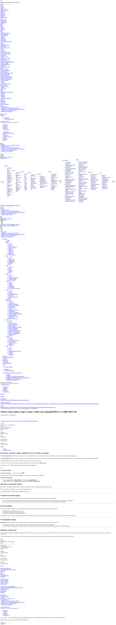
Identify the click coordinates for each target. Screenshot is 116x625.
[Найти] (2, 5)
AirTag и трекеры (71, 403)
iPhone (10, 245)
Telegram (5, 126)
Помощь (2, 592)
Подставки (87, 403)
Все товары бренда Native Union (8, 569)
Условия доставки (7, 450)
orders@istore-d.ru (5, 121)
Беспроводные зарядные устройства (22, 407)
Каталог (8, 241)
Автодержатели (51, 407)
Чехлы (10, 322)
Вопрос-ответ (4, 591)
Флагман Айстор (4, 580)
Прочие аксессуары (94, 403)
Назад (8, 240)
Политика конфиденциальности (8, 586)
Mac (9, 258)
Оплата (5, 449)
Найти (2, 623)
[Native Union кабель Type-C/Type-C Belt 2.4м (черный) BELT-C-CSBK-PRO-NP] (19, 421)
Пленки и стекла (20, 403)
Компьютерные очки (80, 403)
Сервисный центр (5, 579)
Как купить (3, 590)
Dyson (10, 292)
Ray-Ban (18, 400)
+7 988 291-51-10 (5, 106)
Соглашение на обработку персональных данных (12, 587)
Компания (3, 570)
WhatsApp (5, 128)
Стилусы (26, 403)
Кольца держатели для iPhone (61, 403)
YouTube (5, 127)
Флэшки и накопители (49, 403)
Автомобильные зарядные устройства (39, 407)
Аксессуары (11, 302)
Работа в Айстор (4, 581)
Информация (4, 584)
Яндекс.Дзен (6, 129)
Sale (9, 348)
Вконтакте (5, 124)
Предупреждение (4, 575)
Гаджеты (11, 339)
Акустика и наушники (6, 403)
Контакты (3, 574)
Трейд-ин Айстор (5, 582)
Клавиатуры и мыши (33, 403)
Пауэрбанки (13, 403)
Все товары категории (6, 568)
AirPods (10, 283)
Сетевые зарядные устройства (7, 407)
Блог (2, 573)
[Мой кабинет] (1, 217)
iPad (9, 268)
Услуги (2, 572)
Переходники (41, 403)
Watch (10, 276)
